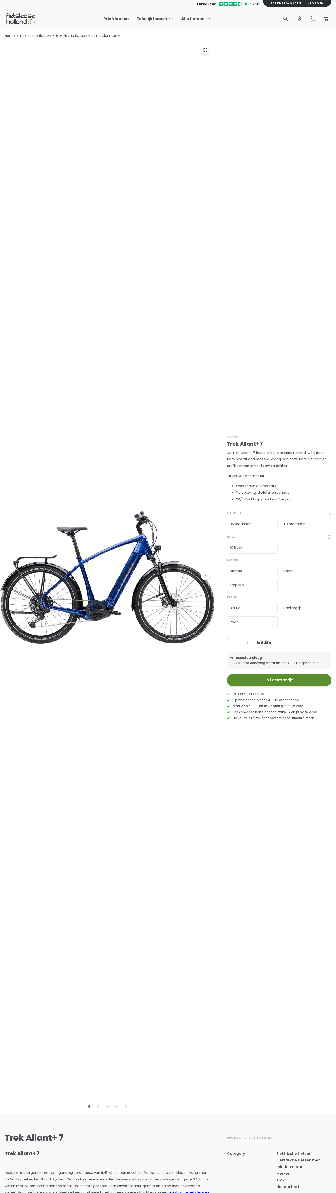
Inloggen (315, 3)
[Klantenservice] (313, 19)
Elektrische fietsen (35, 35)
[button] (252, 524)
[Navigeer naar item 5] (125, 1106)
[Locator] (299, 19)
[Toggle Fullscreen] (205, 50)
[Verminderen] (230, 642)
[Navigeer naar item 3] (107, 1106)
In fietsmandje (279, 680)
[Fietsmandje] (326, 18)
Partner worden (285, 3)
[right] (205, 575)
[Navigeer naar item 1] (89, 1106)
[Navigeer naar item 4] (116, 1106)
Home (10, 35)
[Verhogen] (247, 642)
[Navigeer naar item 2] (98, 1106)
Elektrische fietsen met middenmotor (88, 35)
